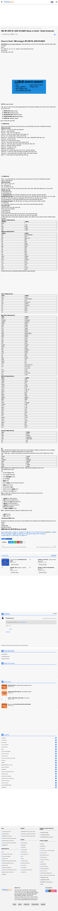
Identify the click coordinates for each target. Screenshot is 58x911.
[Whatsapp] (15, 542)
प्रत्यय (51, 532)
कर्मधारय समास (24, 533)
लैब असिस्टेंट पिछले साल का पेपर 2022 (47, 837)
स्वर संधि (12, 532)
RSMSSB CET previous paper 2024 (28, 831)
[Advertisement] (29, 15)
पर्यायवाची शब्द (41, 532)
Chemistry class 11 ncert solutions (48, 850)
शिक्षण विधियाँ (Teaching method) (46, 882)
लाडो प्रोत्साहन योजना (6, 656)
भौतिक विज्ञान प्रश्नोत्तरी (44, 832)
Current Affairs (29, 744)
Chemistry (29, 740)
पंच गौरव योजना (5, 654)
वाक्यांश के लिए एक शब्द (32, 532)
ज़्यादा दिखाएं (53, 555)
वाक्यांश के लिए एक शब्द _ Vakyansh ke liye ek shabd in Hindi (19, 685)
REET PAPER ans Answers (29, 764)
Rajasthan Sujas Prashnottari (29, 778)
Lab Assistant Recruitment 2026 (29, 758)
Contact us (26, 904)
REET (29, 762)
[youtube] (52, 891)
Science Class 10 (44, 870)
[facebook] (46, 891)
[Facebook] (9, 542)
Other (23, 858)
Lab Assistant (29, 756)
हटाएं (9, 625)
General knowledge (29, 751)
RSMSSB (29, 769)
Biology (29, 738)
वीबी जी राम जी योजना (6, 658)
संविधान (42, 884)
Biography (24, 845)
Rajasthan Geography (29, 776)
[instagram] (55, 891)
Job (22, 856)
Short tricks (24, 865)
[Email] (21, 542)
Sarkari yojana (29, 782)
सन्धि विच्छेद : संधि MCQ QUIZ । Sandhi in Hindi (18, 568)
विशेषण (15, 535)
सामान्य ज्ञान (29, 787)
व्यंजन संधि (18, 532)
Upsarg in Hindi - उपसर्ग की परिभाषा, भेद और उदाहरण (18, 560)
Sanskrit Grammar (29, 780)
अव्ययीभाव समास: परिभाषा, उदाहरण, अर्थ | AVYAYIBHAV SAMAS (19, 691)
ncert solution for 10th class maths (48, 875)
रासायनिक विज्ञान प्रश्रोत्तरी (45, 834)
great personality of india (27, 869)
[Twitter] (12, 542)
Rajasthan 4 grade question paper (9, 838)
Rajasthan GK (29, 773)
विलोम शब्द (25, 535)
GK (29, 749)
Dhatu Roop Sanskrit (45, 855)
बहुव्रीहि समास (31, 533)
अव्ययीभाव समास (39, 533)
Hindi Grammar (8, 28)
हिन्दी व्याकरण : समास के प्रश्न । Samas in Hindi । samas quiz (47, 560)
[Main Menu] (1, 1)
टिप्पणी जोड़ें (8, 632)
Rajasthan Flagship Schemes (29, 771)
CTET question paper (7, 831)
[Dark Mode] (56, 2)
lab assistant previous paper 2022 (9, 842)
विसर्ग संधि (24, 532)
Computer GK (24, 849)
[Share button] (24, 542)
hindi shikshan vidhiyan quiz (46, 873)
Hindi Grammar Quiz (45, 859)
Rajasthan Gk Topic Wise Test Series (10, 869)
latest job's (24, 872)
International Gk (25, 854)
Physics (29, 760)
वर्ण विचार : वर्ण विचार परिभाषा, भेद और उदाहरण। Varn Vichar (18, 698)
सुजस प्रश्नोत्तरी (5, 845)
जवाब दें (7, 625)
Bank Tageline (24, 842)
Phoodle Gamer (10, 618)
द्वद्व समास (12, 533)
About (19, 904)
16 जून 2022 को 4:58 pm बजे (49, 618)
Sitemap (43, 904)
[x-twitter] (49, 891)
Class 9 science (44, 852)
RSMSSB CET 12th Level (7, 836)
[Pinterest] (18, 542)
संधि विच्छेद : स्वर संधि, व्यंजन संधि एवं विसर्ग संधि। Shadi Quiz (46, 568)
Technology (24, 867)
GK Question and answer (7, 854)
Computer (29, 742)
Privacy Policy (35, 904)
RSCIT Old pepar (29, 767)
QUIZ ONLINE (43, 864)
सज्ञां (6, 535)
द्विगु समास (17, 533)
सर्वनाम (10, 535)
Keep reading (15, 564)
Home (14, 904)
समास (4, 532)
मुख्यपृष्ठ (2, 28)
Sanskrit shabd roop (45, 868)
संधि (8, 532)
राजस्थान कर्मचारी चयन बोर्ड (29, 785)
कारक (20, 535)
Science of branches (26, 863)
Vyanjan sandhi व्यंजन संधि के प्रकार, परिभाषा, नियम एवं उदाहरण (19, 704)
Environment (29, 747)
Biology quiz (43, 846)
